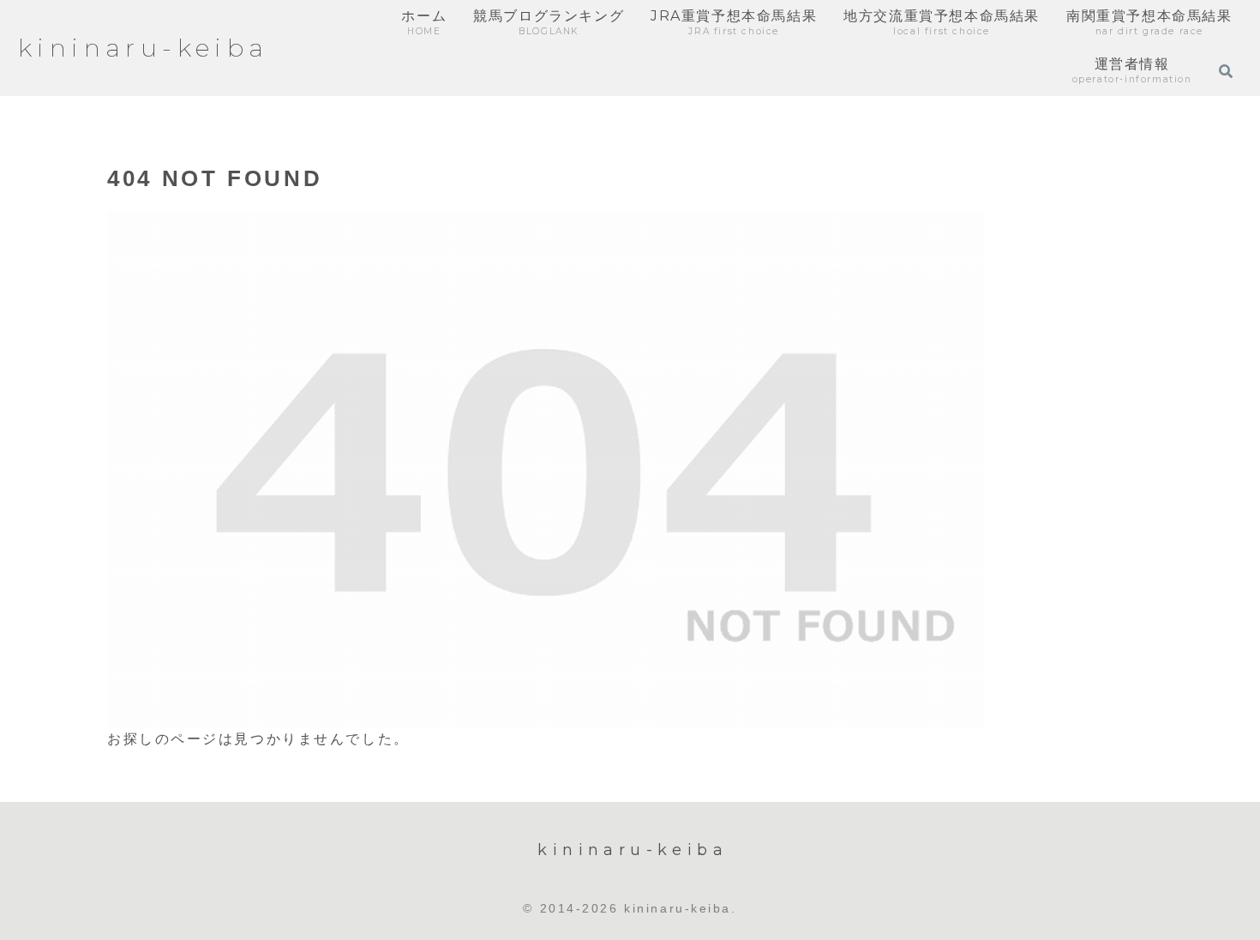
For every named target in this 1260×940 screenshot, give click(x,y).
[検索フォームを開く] (1226, 71)
